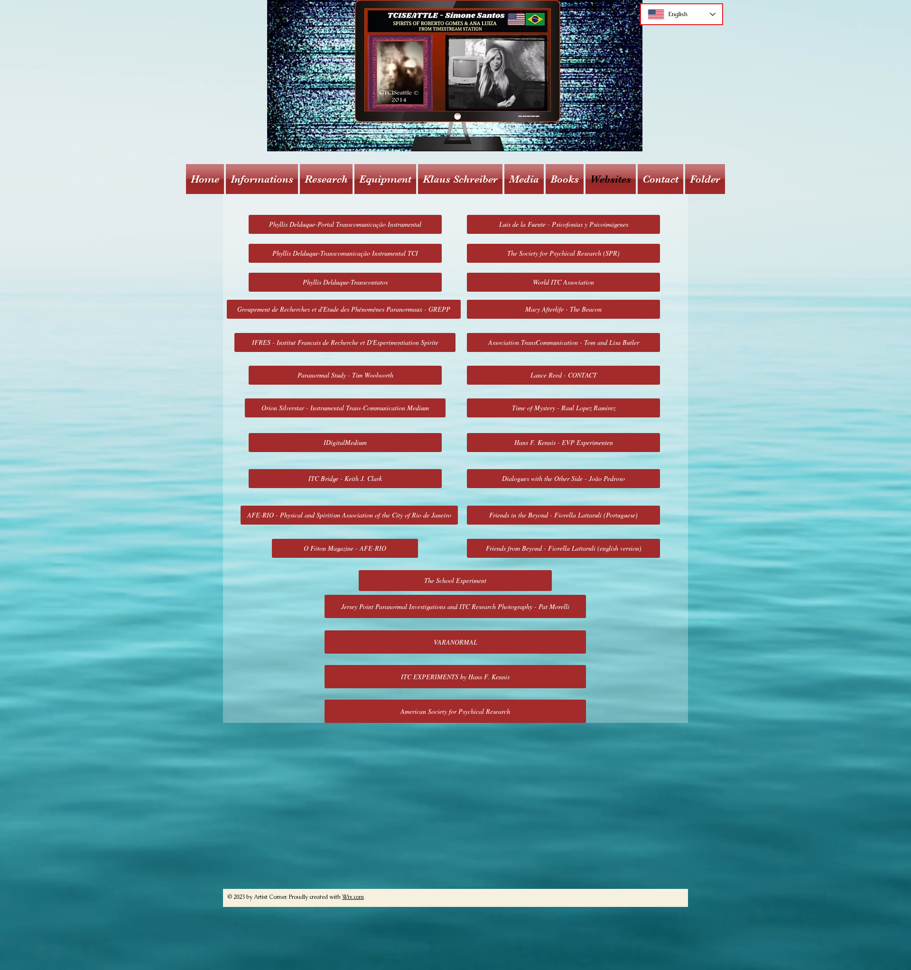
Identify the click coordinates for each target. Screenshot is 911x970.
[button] (262, 179)
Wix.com (353, 897)
